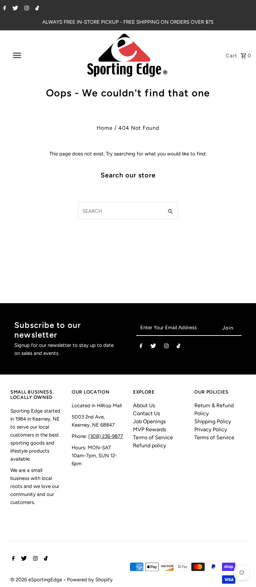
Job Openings (149, 421)
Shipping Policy (212, 421)
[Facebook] (4, 8)
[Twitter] (14, 8)
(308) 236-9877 (105, 436)
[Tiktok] (36, 8)
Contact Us (146, 413)
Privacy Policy (210, 429)
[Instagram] (26, 8)
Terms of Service (153, 437)
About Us (144, 405)
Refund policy (149, 445)
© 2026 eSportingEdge (36, 580)
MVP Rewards (149, 429)
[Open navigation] (29, 55)
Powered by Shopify (90, 580)
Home (105, 128)
